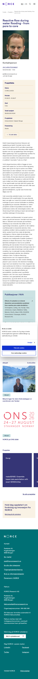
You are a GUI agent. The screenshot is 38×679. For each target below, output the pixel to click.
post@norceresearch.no (12, 561)
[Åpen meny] (34, 4)
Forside (4, 12)
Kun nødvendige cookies (19, 353)
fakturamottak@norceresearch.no (16, 604)
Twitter (6, 652)
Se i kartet (7, 557)
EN (26, 4)
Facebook (25, 647)
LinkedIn (7, 647)
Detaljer (30, 342)
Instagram (25, 652)
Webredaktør (25, 671)
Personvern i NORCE (11, 578)
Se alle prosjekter (29, 494)
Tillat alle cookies (19, 348)
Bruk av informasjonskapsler (14, 574)
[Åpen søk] (30, 4)
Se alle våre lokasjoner (12, 565)
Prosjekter (10, 12)
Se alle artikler (31, 362)
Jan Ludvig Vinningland (10, 67)
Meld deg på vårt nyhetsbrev (13, 514)
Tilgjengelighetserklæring (13, 570)
